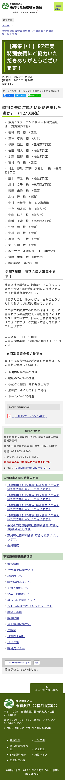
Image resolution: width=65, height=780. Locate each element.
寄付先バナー (16, 648)
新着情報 (13, 564)
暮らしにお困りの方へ (22, 600)
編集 (37, 662)
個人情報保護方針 (19, 624)
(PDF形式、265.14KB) (29, 416)
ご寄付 (11, 630)
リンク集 (13, 642)
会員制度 (13, 545)
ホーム (6, 25)
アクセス (39, 749)
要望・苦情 (14, 612)
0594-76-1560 (21, 720)
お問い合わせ (18, 760)
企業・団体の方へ (19, 594)
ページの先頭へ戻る (46, 690)
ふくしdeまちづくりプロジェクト (29, 606)
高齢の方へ (14, 576)
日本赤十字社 (16, 636)
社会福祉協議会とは (20, 570)
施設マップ (41, 755)
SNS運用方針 (18, 755)
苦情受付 (15, 740)
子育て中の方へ (17, 588)
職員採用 (13, 618)
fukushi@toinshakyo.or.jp (32, 468)
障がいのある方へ (19, 582)
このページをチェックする (18, 662)
